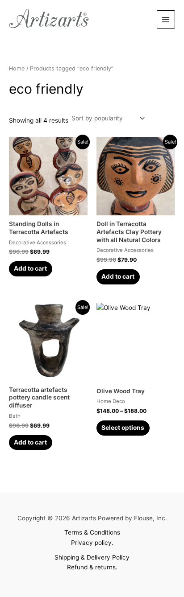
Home (17, 68)
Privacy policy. (92, 542)
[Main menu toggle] (166, 19)
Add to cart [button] (30, 268)
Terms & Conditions (92, 532)
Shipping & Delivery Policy (92, 557)
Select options (122, 427)
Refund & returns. (92, 567)
